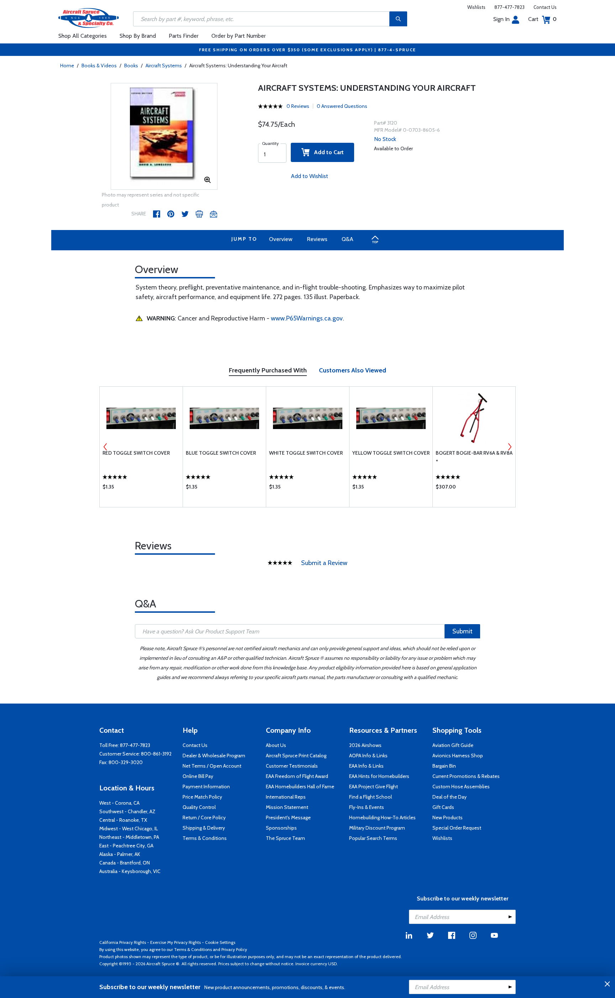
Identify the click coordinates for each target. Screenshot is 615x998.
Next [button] (510, 447)
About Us (276, 745)
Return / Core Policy (204, 817)
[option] (164, 136)
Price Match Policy (202, 797)
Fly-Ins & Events (366, 807)
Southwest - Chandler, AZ (127, 811)
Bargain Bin (444, 766)
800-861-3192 (156, 754)
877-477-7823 (509, 7)
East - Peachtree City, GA (126, 845)
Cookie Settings (220, 942)
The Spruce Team (285, 838)
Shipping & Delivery (204, 828)
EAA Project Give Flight (373, 786)
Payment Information (206, 786)
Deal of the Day (449, 797)
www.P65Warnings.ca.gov (307, 318)
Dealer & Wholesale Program (214, 755)
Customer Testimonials (292, 766)
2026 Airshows (365, 745)
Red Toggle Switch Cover (136, 453)
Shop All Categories (82, 35)
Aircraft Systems (164, 65)
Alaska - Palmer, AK (119, 854)
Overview (281, 239)
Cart (542, 19)
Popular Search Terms (373, 838)
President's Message (288, 817)
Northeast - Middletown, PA (129, 837)
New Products (447, 817)
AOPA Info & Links (368, 755)
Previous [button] (105, 447)
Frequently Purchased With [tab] (268, 370)
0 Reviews (298, 106)
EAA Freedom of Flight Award (297, 776)
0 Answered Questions (342, 106)
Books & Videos (99, 65)
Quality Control (199, 807)
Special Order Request (456, 828)
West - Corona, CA (119, 803)
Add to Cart (327, 152)
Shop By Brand (138, 35)
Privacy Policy (234, 949)
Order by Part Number (238, 35)
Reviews (317, 239)
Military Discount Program (377, 828)
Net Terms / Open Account (212, 766)
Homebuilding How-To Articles (382, 817)
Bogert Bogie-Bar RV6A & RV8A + (474, 456)
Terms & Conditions (205, 838)
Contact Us (545, 7)
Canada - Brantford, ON (124, 862)
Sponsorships (281, 828)
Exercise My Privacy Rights (175, 942)
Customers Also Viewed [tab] (352, 370)
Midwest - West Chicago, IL (128, 828)
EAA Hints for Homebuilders (379, 776)
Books (131, 65)
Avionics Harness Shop (457, 755)
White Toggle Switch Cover (306, 453)
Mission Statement (287, 807)
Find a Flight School (370, 797)
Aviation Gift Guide (452, 745)
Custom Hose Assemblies (461, 786)
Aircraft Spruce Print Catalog (296, 755)
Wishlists (476, 7)
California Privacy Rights (122, 942)
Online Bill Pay (198, 776)
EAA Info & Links (366, 766)
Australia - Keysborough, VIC (130, 871)
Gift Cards (443, 807)
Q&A (347, 239)
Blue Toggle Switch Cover (221, 453)
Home (67, 65)
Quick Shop (141, 488)
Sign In (501, 19)
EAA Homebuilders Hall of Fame (300, 786)
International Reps (286, 797)
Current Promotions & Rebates (466, 776)
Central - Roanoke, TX (123, 820)
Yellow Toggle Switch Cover (391, 453)
